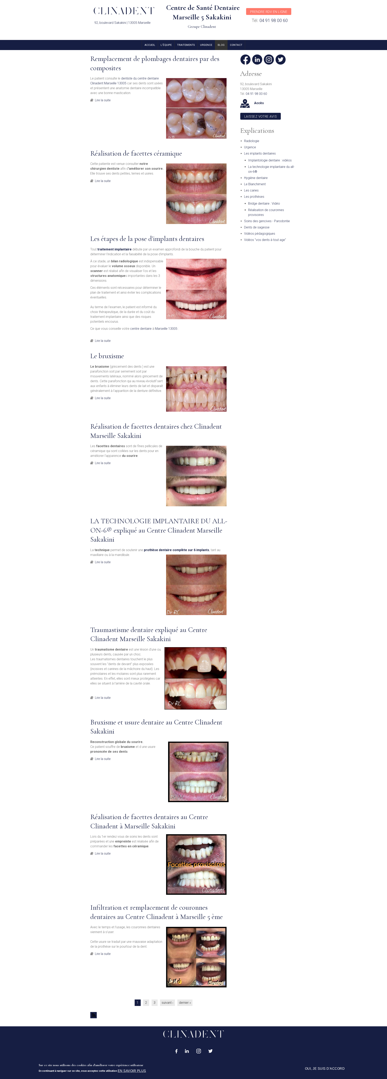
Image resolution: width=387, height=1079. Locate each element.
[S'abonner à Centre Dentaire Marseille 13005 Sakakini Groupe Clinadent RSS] (159, 1015)
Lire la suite (103, 100)
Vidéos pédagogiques (259, 233)
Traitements (186, 44)
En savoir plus (132, 1071)
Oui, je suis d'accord (325, 1068)
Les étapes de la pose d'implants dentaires (147, 238)
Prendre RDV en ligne (268, 12)
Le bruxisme (107, 356)
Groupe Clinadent (202, 26)
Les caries (251, 190)
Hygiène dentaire (256, 178)
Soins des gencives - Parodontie (267, 221)
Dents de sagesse (256, 227)
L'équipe (166, 44)
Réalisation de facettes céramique (136, 153)
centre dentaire (140, 329)
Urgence (206, 44)
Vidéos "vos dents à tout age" (265, 240)
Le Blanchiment (255, 184)
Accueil (150, 44)
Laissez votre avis (260, 116)
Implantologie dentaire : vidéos (270, 160)
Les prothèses (254, 197)
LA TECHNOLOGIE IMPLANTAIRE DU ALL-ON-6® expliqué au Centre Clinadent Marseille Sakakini (158, 530)
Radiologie (251, 141)
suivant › (167, 1003)
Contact (236, 44)
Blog (221, 44)
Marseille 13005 (166, 329)
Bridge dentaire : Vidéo (264, 203)
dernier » (185, 1003)
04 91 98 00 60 (273, 20)
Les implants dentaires (260, 153)
